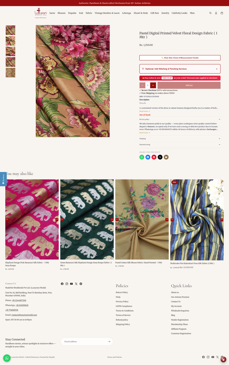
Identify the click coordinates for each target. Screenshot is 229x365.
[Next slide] (56, 219)
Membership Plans (179, 324)
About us (175, 292)
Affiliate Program (178, 329)
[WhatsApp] (141, 157)
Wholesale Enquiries (180, 310)
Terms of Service (123, 315)
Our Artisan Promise (180, 297)
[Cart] (222, 13)
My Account (176, 306)
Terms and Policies (114, 357)
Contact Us (175, 301)
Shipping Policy (123, 324)
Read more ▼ (144, 111)
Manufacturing (144, 144)
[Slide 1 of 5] (10, 30)
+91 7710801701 (11, 310)
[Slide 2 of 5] (10, 41)
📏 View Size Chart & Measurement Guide (180, 58)
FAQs (118, 297)
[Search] (210, 13)
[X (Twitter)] (160, 157)
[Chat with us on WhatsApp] (7, 358)
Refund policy (122, 320)
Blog (173, 315)
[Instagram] (66, 283)
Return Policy (122, 292)
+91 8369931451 (22, 305)
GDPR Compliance (124, 306)
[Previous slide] (7, 219)
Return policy (144, 119)
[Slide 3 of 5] (10, 51)
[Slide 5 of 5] (10, 72)
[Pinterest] (154, 157)
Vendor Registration (180, 320)
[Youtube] (71, 283)
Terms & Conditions (125, 310)
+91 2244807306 (19, 300)
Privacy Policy (122, 301)
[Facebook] (148, 157)
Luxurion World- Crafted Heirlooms (25, 357)
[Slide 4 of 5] (10, 62)
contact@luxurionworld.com (24, 315)
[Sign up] (109, 341)
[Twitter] (76, 283)
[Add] (54, 255)
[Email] (166, 157)
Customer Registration (181, 333)
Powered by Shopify (47, 357)
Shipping (142, 139)
